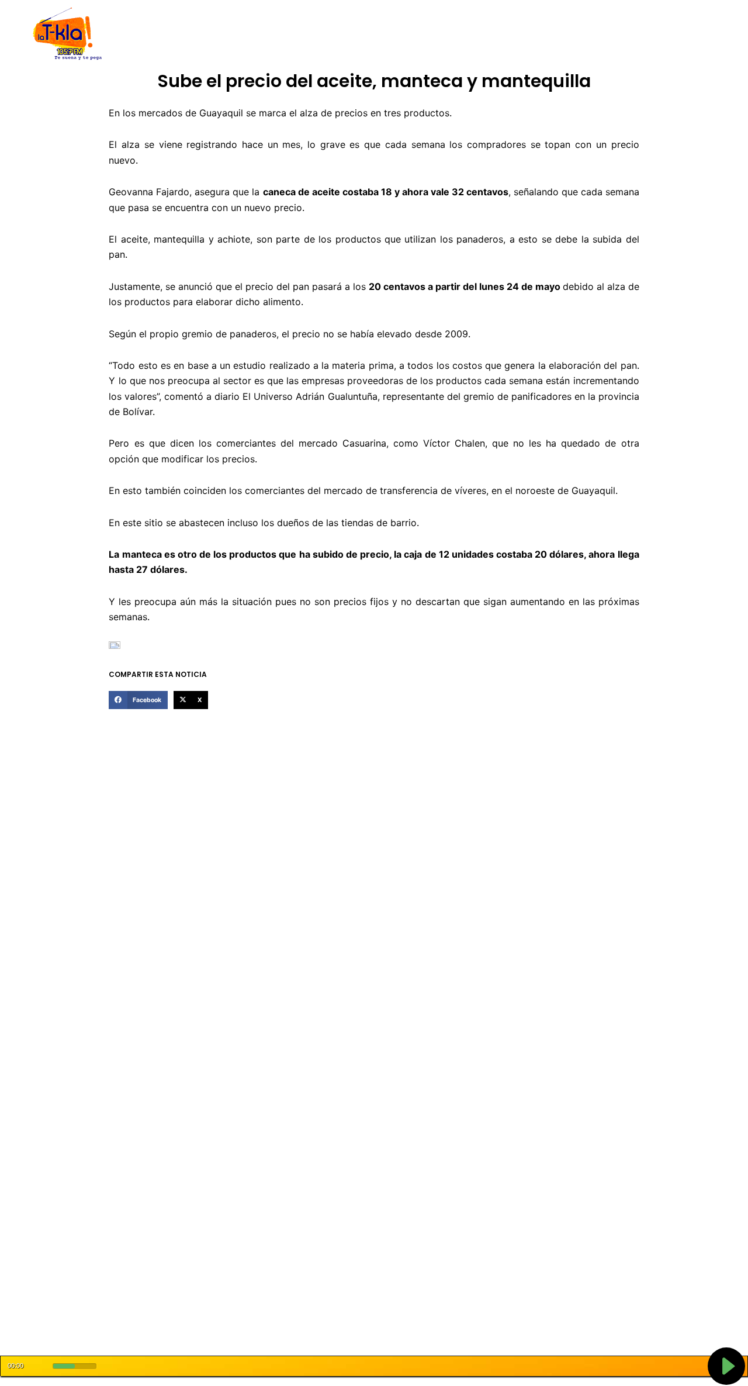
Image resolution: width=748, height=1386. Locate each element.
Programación (429, 34)
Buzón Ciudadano (557, 34)
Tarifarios (490, 34)
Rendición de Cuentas (345, 34)
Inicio (158, 34)
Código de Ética (259, 34)
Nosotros (198, 34)
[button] (138, 700)
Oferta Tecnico (634, 34)
